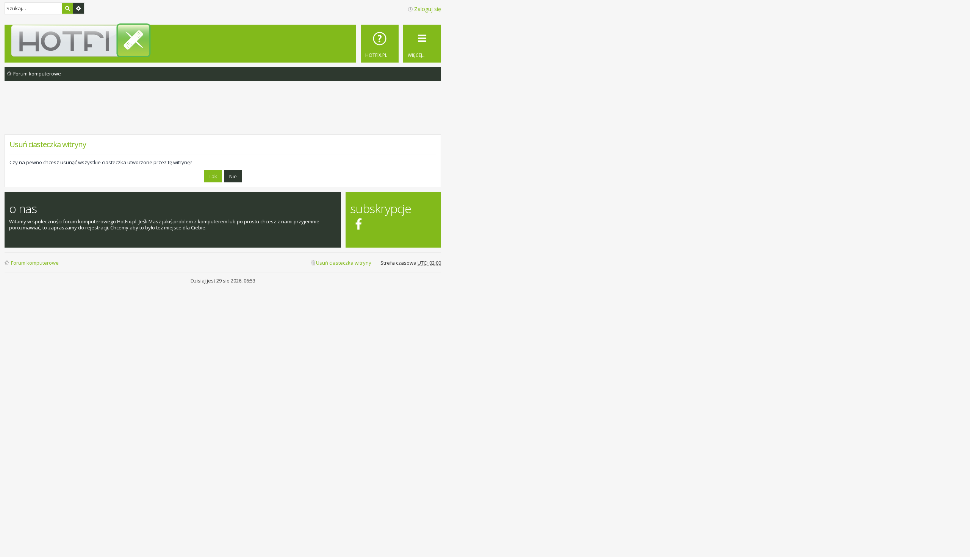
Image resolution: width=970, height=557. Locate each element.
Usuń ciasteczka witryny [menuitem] (343, 262)
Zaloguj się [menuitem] (427, 9)
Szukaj (67, 8)
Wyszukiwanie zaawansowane (78, 8)
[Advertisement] (223, 113)
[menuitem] (380, 44)
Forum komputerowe (35, 262)
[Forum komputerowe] (224, 40)
